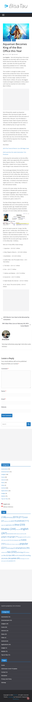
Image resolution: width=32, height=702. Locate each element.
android (23, 521)
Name (3, 391)
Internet (3, 480)
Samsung (11, 548)
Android (3, 488)
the (5, 555)
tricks (7, 558)
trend (22, 555)
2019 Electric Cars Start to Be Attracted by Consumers (16, 318)
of (7, 544)
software (4, 552)
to (17, 555)
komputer (16, 540)
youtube (12, 561)
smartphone (22, 548)
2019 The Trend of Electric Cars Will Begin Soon (16, 148)
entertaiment (11, 533)
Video (2, 485)
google (14, 537)
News (2, 482)
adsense (7, 521)
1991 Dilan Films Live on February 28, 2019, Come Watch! (15, 325)
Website (3, 407)
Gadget (3, 493)
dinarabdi (15, 54)
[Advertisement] (16, 99)
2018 (9, 517)
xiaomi (5, 561)
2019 (18, 517)
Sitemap (3, 682)
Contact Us (4, 672)
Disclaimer (4, 675)
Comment (5, 369)
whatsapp (23, 558)
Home (14, 40)
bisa (20, 524)
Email (3, 399)
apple (3, 525)
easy (18, 529)
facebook (19, 533)
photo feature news (14, 544)
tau (11, 551)
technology (21, 552)
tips (12, 555)
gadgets (5, 537)
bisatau (8, 528)
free (24, 533)
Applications (4, 490)
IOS (11, 540)
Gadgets (3, 474)
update (15, 558)
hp (28, 537)
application (10, 525)
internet (6, 540)
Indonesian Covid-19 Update (9, 668)
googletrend (22, 537)
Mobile (3, 496)
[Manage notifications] (28, 698)
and (14, 521)
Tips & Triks (4, 499)
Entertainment (7, 40)
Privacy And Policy (6, 679)
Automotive (4, 469)
